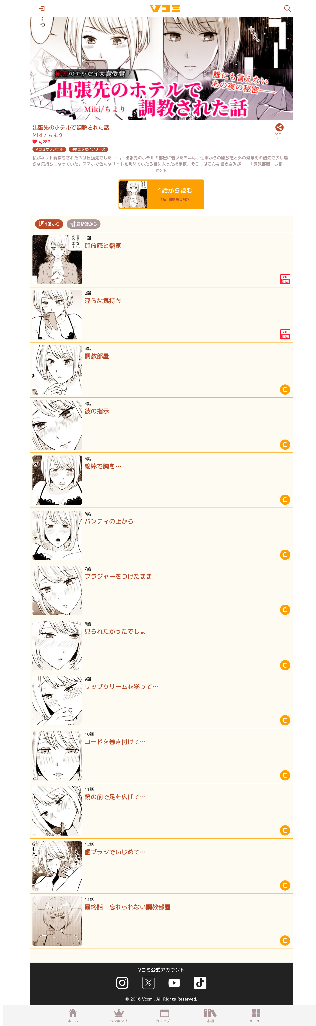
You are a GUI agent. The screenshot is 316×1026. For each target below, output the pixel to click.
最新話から (86, 224)
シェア (278, 136)
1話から (52, 224)
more (161, 170)
